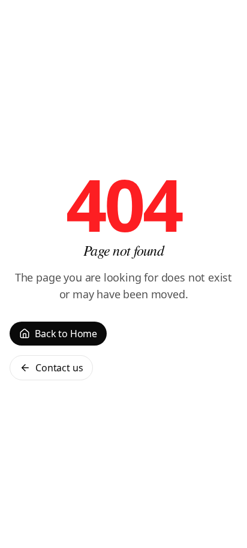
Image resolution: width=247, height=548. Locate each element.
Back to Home (66, 333)
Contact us (59, 367)
